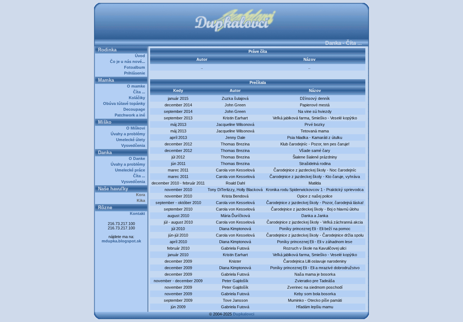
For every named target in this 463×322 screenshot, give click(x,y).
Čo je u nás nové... (128, 61)
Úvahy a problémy (129, 134)
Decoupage (135, 109)
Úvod (141, 56)
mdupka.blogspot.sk (121, 241)
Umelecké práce (131, 170)
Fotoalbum (135, 67)
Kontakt (138, 213)
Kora (141, 194)
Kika (142, 200)
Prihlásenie (135, 73)
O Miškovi (136, 128)
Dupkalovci (243, 314)
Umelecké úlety (131, 139)
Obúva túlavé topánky (125, 103)
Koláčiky (138, 98)
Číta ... (140, 92)
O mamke (137, 86)
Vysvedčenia (134, 145)
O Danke (138, 158)
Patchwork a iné (131, 115)
